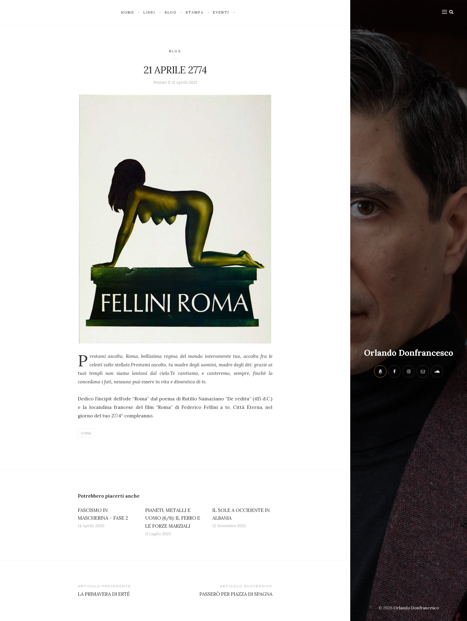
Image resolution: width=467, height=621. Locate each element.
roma (86, 433)
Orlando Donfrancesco (408, 352)
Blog (175, 51)
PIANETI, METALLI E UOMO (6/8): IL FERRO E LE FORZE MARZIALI (172, 518)
